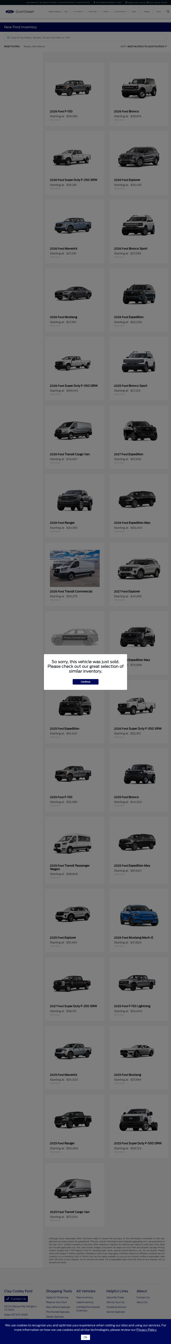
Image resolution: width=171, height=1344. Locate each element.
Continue (85, 682)
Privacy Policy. (146, 1330)
